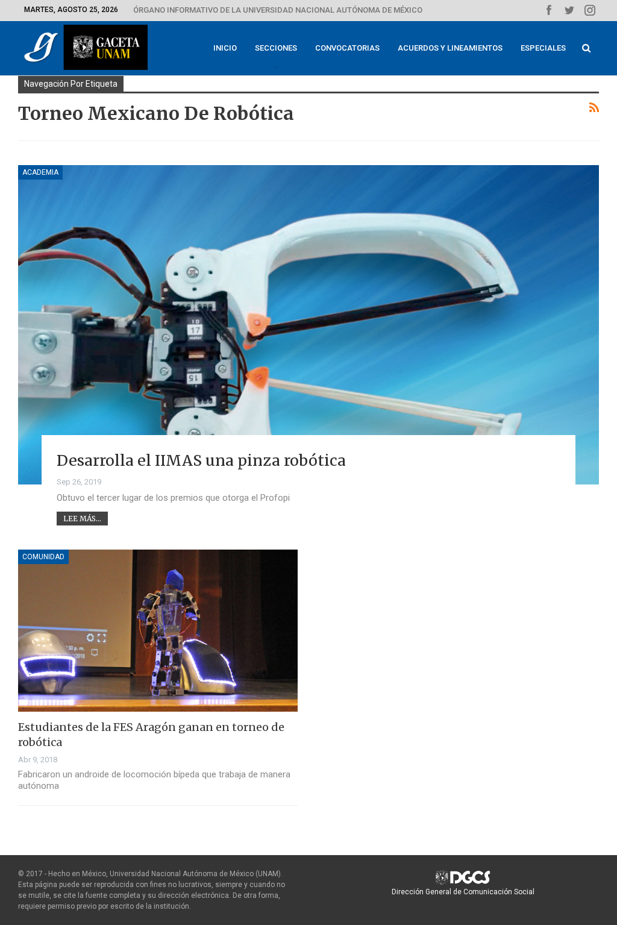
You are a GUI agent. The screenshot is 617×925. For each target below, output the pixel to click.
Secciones (276, 47)
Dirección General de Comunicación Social (463, 892)
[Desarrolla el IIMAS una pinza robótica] (308, 324)
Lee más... (82, 518)
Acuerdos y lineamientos (450, 47)
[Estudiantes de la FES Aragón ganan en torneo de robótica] (158, 631)
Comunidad (43, 557)
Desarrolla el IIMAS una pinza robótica (201, 460)
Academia (40, 172)
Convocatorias (347, 47)
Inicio (225, 47)
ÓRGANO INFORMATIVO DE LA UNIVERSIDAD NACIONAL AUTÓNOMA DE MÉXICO (277, 9)
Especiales (543, 47)
